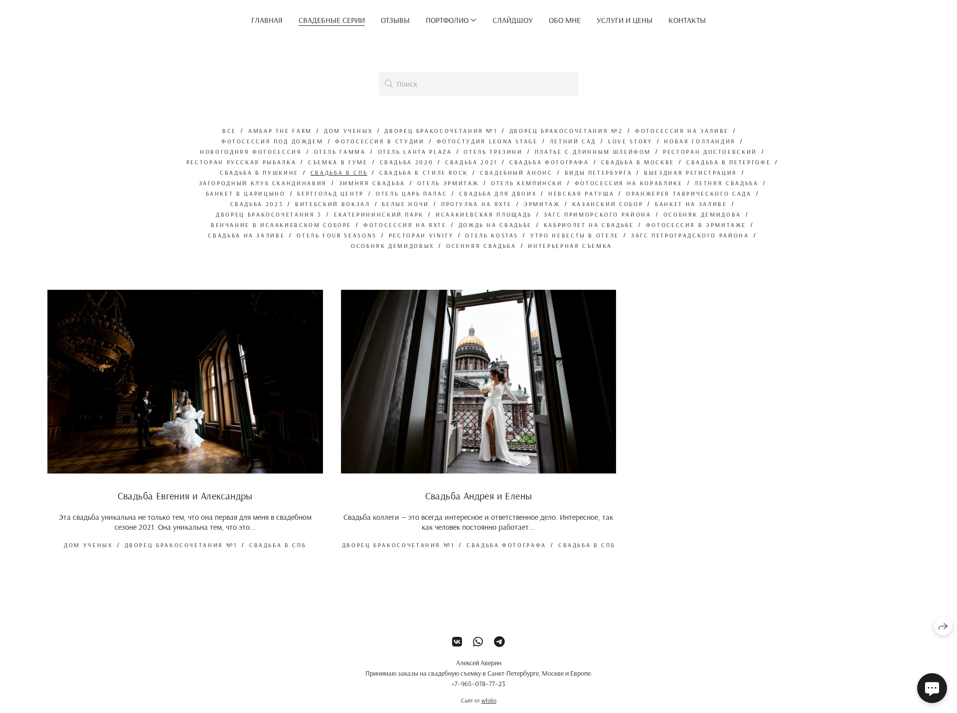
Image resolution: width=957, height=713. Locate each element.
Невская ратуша (581, 193)
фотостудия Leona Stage (487, 141)
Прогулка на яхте (476, 204)
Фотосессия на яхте (405, 225)
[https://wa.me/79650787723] (478, 642)
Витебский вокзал (332, 204)
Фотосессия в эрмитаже (696, 225)
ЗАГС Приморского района (597, 214)
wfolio (488, 700)
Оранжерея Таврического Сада (688, 193)
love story (630, 141)
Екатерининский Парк (379, 214)
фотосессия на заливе (682, 130)
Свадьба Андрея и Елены (478, 495)
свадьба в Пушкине (259, 172)
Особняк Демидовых (392, 245)
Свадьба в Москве (637, 162)
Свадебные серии (332, 20)
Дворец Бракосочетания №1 (440, 130)
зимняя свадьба (372, 183)
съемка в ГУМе (337, 162)
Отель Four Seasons (337, 235)
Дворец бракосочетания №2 (566, 130)
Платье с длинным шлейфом (593, 151)
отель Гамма (340, 151)
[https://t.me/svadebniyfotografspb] (499, 642)
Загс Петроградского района (690, 235)
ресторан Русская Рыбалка (241, 162)
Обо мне (565, 20)
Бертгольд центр (330, 193)
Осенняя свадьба (481, 245)
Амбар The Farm (280, 130)
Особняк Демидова (702, 214)
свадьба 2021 (471, 162)
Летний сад (573, 141)
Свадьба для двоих (497, 193)
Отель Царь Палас (411, 193)
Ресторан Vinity (421, 235)
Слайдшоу (512, 20)
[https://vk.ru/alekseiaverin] (457, 642)
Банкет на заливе (691, 204)
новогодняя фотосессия (251, 151)
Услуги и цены (624, 20)
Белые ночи (405, 204)
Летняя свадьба (726, 183)
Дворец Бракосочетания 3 (269, 214)
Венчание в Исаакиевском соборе (281, 225)
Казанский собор (607, 204)
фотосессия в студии (379, 141)
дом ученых (348, 130)
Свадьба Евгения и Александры (185, 495)
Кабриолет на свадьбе (589, 225)
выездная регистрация (690, 172)
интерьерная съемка (570, 245)
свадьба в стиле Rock (423, 172)
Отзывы (395, 20)
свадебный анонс (516, 172)
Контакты (687, 20)
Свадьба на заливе (246, 235)
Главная (267, 20)
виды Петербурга (599, 172)
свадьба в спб (339, 172)
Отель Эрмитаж (448, 183)
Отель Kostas (491, 235)
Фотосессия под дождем (272, 141)
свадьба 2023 (257, 204)
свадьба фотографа (549, 162)
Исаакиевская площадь (484, 214)
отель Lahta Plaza (415, 151)
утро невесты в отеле (574, 235)
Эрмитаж (542, 204)
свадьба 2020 (407, 162)
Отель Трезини (493, 151)
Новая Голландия (700, 141)
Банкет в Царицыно (246, 193)
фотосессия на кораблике (629, 183)
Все (229, 130)
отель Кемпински (527, 183)
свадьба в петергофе (728, 162)
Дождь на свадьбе (495, 225)
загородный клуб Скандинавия (263, 183)
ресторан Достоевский (710, 151)
